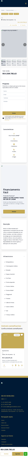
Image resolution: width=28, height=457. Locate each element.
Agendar (17, 454)
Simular (14, 211)
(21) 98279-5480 (7, 402)
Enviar (14, 113)
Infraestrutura (8, 256)
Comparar (3, 442)
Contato (3, 430)
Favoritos (3, 439)
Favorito (24, 25)
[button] (3, 44)
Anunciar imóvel (5, 428)
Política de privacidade (6, 444)
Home (2, 10)
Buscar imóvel (10, 10)
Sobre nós (3, 423)
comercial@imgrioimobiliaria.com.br (12, 406)
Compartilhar (14, 25)
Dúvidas (6, 454)
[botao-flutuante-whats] (25, 454)
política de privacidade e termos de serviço (15, 119)
